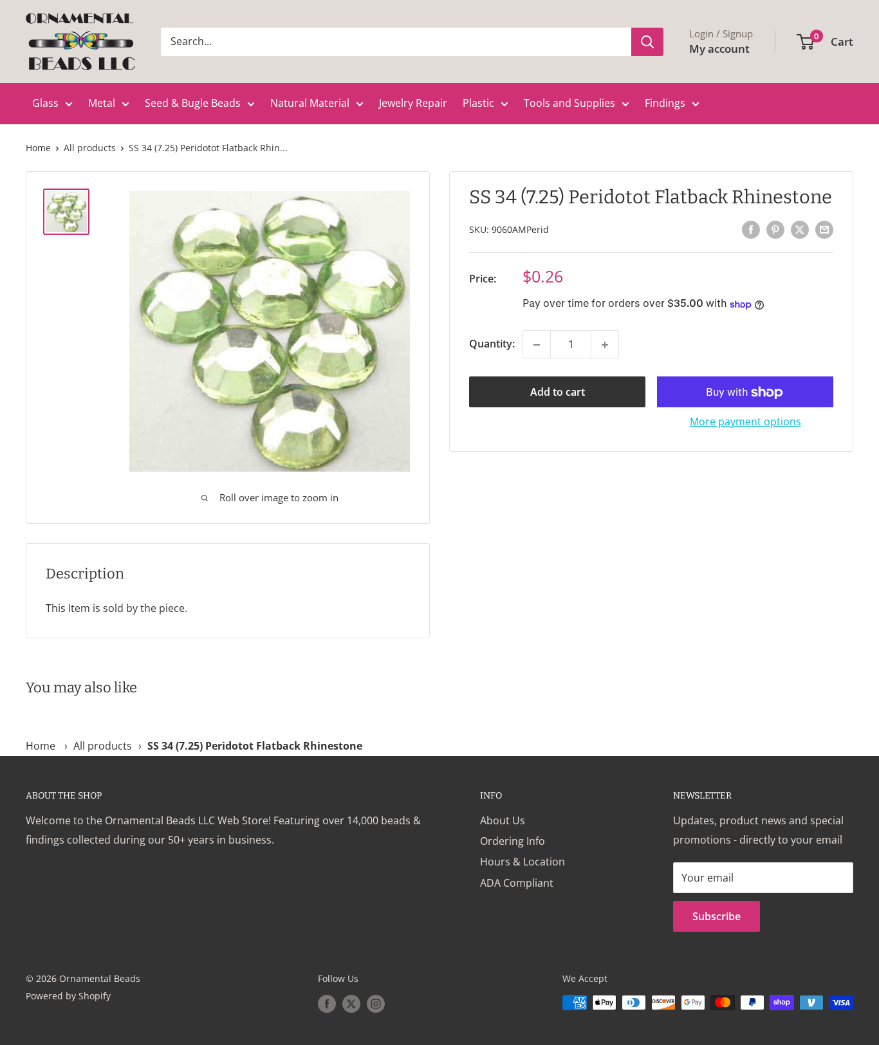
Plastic (478, 103)
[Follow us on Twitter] (351, 1004)
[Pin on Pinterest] (775, 229)
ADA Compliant (516, 883)
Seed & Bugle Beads (193, 103)
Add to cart (557, 392)
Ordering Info (512, 841)
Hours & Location (522, 862)
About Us (502, 820)
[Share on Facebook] (751, 229)
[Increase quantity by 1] (604, 344)
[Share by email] (824, 229)
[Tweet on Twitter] (800, 229)
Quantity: (492, 344)
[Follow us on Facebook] (327, 1004)
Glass (45, 103)
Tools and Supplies (569, 103)
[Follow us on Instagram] (376, 1004)
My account (719, 48)
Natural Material (309, 103)
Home (38, 148)
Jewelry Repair (413, 103)
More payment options (745, 422)
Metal (101, 103)
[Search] (647, 42)
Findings (665, 103)
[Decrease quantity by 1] (536, 344)
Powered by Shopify (68, 996)
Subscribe (716, 916)
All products (90, 148)
